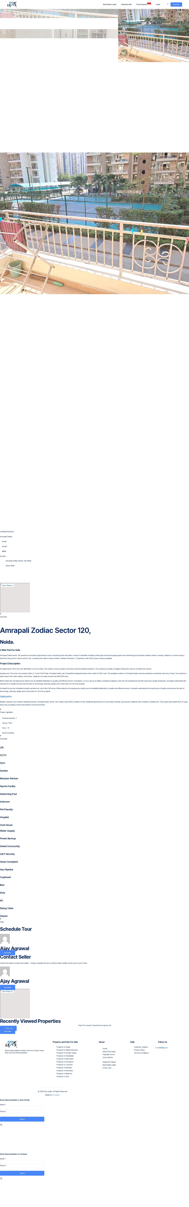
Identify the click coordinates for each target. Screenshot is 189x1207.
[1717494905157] (153, 35)
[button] (94, 575)
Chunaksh (56, 1095)
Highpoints (6, 696)
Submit (22, 1119)
